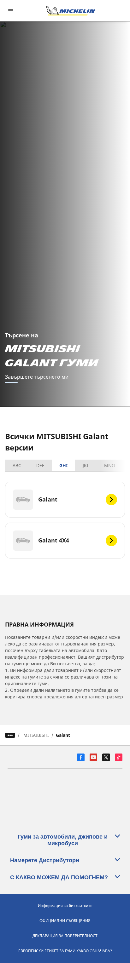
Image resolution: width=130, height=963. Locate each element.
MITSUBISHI (36, 735)
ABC (17, 465)
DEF (40, 465)
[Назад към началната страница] (70, 10)
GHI (63, 465)
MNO (109, 465)
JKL (86, 465)
